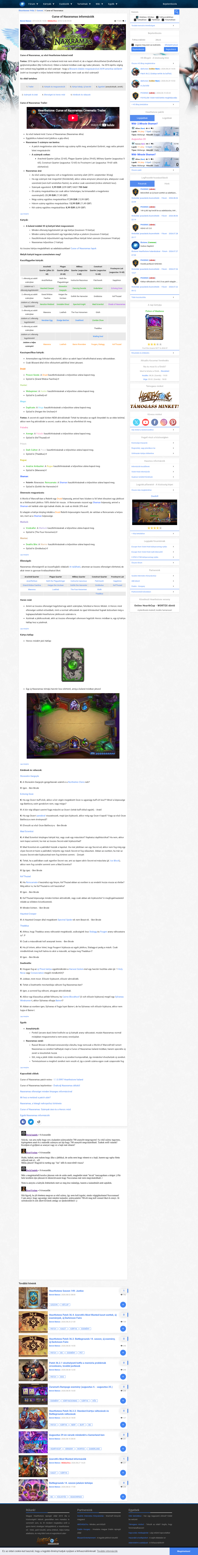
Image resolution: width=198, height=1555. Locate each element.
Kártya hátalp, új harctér (81, 87)
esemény (85, 1329)
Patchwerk (99, 581)
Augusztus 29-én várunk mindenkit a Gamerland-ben (77, 1435)
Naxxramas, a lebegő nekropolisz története (41, 1103)
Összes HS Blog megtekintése (143, 63)
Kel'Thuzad (116, 344)
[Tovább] (123, 1305)
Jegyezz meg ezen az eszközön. (148, 45)
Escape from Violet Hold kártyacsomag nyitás (149, 547)
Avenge (29, 433)
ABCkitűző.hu (82, 1524)
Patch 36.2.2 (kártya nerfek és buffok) (156, 73)
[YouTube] (145, 422)
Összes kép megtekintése (141, 490)
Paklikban (156, 20)
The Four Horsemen (79, 589)
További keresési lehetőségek (143, 26)
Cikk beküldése (135, 1516)
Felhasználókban (166, 17)
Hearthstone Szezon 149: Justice (66, 1291)
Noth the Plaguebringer (55, 581)
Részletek (165, 371)
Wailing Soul (98, 336)
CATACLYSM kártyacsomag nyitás (144, 557)
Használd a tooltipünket (138, 1538)
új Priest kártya (44, 969)
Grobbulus (99, 585)
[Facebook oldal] (154, 422)
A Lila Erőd (144, 86)
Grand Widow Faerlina (32, 585)
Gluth (99, 589)
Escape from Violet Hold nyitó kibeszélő (147, 552)
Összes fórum (136, 563)
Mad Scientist (98, 304)
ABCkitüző (135, 581)
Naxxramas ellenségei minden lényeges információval (46, 1091)
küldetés (61, 1497)
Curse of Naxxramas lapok (83, 248)
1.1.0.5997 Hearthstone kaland (68, 1079)
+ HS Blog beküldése (139, 104)
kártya (73, 1329)
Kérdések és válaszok (82, 95)
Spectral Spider (65, 919)
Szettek (40, 10)
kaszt (63, 1329)
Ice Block (114, 860)
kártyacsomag (70, 1401)
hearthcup (55, 1449)
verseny (69, 1449)
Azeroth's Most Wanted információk (67, 1459)
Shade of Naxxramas (116, 304)
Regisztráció (171, 49)
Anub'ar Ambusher (35, 466)
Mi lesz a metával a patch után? (35, 1097)
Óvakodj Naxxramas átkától (66, 1085)
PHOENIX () (147, 93)
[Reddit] (39, 1122)
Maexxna (47, 344)
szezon (54, 1305)
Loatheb (63, 344)
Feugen (94, 344)
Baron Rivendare (79, 344)
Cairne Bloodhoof (70, 996)
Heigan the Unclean (56, 585)
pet (81, 1353)
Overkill (154, 496)
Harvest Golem (76, 969)
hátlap (65, 1305)
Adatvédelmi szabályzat (138, 1543)
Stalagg (101, 344)
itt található (75, 566)
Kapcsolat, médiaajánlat (138, 1533)
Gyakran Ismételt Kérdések (142, 477)
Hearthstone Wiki (26, 10)
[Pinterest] (172, 422)
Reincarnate (50, 482)
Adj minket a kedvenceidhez (142, 430)
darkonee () (150, 69)
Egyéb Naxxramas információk (35, 1115)
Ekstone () (148, 242)
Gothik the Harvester (78, 585)
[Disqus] (73, 1166)
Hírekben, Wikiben (146, 17)
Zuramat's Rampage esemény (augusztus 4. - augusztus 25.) (81, 1387)
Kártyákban (142, 20)
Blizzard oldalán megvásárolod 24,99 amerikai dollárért (95, 69)
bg (61, 1353)
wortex (81, 1449)
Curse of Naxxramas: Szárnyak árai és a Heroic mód (45, 1109)
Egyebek (101, 87)
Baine (58, 1000)
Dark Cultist (31, 450)
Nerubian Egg (47, 320)
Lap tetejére (24, 214)
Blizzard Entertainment (86, 1538)
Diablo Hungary (83, 1529)
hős (94, 1401)
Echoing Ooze (116, 288)
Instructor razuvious (79, 581)
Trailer (30, 87)
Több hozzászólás (138, 297)
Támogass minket (136, 1524)
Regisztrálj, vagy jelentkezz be (143, 448)
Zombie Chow (98, 320)
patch (53, 1329)
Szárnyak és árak (31, 95)
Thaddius (99, 594)
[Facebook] (23, 1122)
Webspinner (31, 391)
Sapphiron (117, 581)
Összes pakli (136, 170)
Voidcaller (31, 528)
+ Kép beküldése (138, 534)
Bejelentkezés (170, 4)
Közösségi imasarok (139, 443)
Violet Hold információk (140, 472)
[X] (31, 1122)
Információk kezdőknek (140, 466)
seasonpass (76, 1497)
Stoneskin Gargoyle (29, 776)
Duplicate (30, 407)
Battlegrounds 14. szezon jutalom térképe (71, 1483)
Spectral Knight (79, 304)
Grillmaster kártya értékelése (142, 453)
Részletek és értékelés (140, 353)
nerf (73, 1425)
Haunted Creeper (47, 288)
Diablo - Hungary (138, 586)
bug (62, 1377)
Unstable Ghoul (63, 304)
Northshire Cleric (76, 782)
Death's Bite (31, 544)
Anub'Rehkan (32, 581)
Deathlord (79, 320)
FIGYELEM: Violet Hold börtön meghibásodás (158, 98)
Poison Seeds (32, 375)
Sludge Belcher (63, 320)
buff (82, 1425)
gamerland (94, 1449)
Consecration (37, 973)
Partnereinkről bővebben (141, 592)
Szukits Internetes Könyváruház (143, 576)
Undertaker (97, 288)
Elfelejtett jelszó (171, 45)
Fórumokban (170, 20)
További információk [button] (107, 1551)
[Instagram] (163, 422)
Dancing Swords (79, 288)
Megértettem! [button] (183, 1551)
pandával (41, 815)
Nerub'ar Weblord (47, 304)
